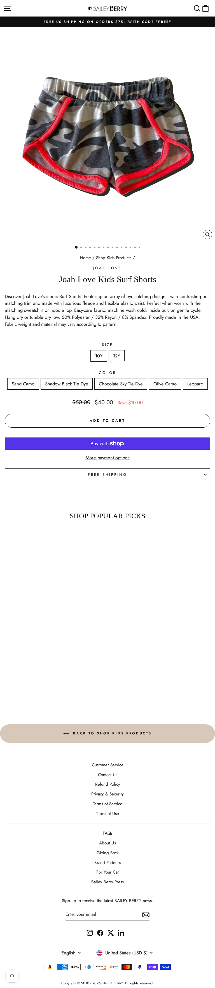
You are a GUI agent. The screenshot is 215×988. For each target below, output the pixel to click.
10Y (98, 355)
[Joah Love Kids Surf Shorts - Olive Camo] (46, 679)
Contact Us (107, 775)
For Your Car (107, 872)
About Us (107, 843)
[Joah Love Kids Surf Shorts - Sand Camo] (27, 679)
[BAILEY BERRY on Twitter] (111, 933)
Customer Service (107, 765)
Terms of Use (107, 814)
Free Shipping (107, 474)
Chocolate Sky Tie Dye (121, 383)
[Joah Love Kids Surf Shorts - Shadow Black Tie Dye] (33, 679)
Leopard (195, 383)
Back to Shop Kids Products (111, 733)
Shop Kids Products (113, 258)
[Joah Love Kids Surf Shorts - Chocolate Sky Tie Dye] (40, 679)
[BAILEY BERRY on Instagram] (90, 933)
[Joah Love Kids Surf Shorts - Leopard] (52, 679)
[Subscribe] (145, 914)
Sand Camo (23, 383)
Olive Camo (165, 383)
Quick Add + (40, 692)
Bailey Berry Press (107, 882)
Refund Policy (107, 784)
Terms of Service (107, 804)
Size (107, 344)
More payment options (108, 457)
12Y (116, 355)
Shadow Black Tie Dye (66, 383)
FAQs (108, 833)
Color (107, 372)
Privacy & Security (107, 794)
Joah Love (107, 268)
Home (85, 258)
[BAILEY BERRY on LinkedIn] (121, 933)
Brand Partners (107, 863)
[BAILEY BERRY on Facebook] (100, 933)
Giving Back (108, 853)
